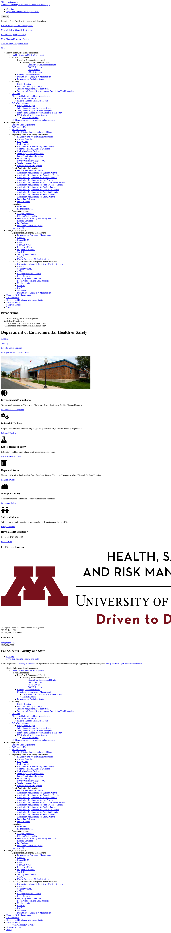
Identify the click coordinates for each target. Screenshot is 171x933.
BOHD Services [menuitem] (35, 67)
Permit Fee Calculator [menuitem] (26, 199)
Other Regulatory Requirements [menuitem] (30, 153)
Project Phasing (23, 778)
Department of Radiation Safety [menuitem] (30, 79)
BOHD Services (35, 682)
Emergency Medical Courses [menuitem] (29, 273)
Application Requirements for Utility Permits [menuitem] (36, 197)
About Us (5, 339)
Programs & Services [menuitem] (26, 249)
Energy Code (22, 761)
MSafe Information (30, 737)
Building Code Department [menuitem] (28, 74)
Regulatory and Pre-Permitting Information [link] (30, 134)
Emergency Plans (24, 867)
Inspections (22, 826)
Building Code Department (28, 689)
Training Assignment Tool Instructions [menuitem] (33, 89)
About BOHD (34, 685)
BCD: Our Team (19, 749)
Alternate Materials (25, 759)
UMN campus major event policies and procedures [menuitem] (33, 120)
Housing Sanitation (25, 841)
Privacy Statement (112, 664)
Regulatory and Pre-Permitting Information (35, 757)
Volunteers (21, 910)
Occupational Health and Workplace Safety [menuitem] (24, 300)
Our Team (16, 713)
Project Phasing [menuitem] (23, 158)
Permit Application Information (30, 776)
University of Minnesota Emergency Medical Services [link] (34, 261)
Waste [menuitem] (8, 307)
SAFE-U (21, 872)
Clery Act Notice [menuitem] (24, 245)
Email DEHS (6, 541)
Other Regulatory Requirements (30, 773)
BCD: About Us (19, 747)
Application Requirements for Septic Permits (36, 814)
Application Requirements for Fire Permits (35, 800)
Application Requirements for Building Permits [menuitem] (37, 173)
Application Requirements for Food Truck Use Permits (40, 805)
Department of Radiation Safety (30, 699)
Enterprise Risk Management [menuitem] (18, 295)
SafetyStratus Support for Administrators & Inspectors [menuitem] (39, 113)
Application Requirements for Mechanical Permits (38, 809)
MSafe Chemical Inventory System (32, 735)
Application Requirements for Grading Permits (36, 807)
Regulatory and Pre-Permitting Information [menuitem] (35, 137)
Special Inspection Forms (27, 783)
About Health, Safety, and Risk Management (31, 716)
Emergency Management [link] (17, 230)
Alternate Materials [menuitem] (25, 139)
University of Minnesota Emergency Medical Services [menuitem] (40, 264)
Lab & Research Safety (11, 456)
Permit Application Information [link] (25, 168)
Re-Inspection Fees (25, 829)
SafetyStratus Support (21, 723)
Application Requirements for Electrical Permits (37, 797)
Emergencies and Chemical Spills (15, 352)
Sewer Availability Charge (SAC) (31, 781)
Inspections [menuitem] (22, 206)
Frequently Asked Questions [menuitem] (29, 278)
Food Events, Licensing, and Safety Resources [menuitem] (36, 218)
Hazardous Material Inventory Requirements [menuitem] (36, 146)
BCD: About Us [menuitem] (19, 127)
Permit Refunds (23, 821)
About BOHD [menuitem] (34, 69)
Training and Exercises (26, 874)
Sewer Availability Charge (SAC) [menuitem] (31, 161)
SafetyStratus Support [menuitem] (21, 103)
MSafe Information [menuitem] (30, 117)
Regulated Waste (8, 480)
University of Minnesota (26, 664)
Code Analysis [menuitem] (23, 144)
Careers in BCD (18, 848)
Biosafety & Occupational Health (42, 680)
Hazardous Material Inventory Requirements (36, 766)
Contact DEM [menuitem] (23, 240)
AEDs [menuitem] (19, 242)
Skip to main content (9, 2)
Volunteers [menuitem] (21, 290)
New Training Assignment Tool (14, 44)
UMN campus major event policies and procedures (33, 740)
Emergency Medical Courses (29, 893)
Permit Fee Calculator (26, 819)
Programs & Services (26, 869)
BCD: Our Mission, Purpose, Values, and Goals (32, 752)
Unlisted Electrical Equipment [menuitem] (29, 165)
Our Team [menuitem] (16, 93)
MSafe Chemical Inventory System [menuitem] (32, 115)
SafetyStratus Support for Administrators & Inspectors (39, 733)
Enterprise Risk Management (18, 915)
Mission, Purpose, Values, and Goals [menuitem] (32, 101)
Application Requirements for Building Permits (37, 793)
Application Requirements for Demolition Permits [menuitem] (38, 175)
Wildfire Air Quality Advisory (13, 34)
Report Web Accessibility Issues (130, 664)
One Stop (10, 9)
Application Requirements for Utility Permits (36, 817)
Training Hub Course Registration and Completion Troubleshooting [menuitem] (45, 91)
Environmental (12, 917)
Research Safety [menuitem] (13, 302)
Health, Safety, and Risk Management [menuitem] (28, 55)
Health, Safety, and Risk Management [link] (22, 53)
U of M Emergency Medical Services (32, 879)
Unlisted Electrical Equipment (29, 785)
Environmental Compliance (12, 409)
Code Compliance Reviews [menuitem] (28, 151)
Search (5, 16)
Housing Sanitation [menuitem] (25, 221)
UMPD (20, 877)
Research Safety (13, 922)
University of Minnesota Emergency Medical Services (40, 884)
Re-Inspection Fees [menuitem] (25, 209)
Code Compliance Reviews (28, 771)
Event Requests (23, 896)
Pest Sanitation (23, 843)
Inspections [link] (16, 204)
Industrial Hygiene (9, 433)
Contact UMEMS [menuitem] (24, 269)
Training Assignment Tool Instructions (33, 709)
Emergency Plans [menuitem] (24, 247)
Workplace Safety (8, 503)
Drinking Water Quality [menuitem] (27, 216)
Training (4, 343)
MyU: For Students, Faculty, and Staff (22, 11)
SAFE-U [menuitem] (21, 252)
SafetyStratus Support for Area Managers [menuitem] (34, 110)
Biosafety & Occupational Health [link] (31, 60)
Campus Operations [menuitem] (25, 213)
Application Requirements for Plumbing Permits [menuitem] (37, 192)
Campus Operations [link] (20, 211)
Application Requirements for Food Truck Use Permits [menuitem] (40, 185)
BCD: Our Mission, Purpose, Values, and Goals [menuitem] (32, 132)
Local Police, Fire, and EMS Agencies (33, 901)
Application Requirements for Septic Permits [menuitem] (36, 194)
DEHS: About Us (29, 697)
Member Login (23, 903)
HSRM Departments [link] (20, 57)
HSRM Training (24, 704)
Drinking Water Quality (27, 836)
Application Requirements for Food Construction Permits (41, 802)
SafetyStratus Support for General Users (34, 728)
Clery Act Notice (24, 865)
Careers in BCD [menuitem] (18, 228)
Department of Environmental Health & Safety (42, 694)
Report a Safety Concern (11, 348)
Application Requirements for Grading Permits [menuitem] (36, 187)
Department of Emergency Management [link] (29, 233)
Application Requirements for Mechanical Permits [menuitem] (38, 189)
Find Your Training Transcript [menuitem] (29, 86)
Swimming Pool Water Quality (30, 845)
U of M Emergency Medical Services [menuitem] (32, 259)
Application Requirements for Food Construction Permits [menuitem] (41, 182)
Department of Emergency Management (34, 692)
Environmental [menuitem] (12, 297)
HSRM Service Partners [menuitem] (27, 98)
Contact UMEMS (24, 889)
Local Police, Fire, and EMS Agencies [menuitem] (33, 281)
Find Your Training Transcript (29, 706)
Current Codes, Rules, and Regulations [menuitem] (33, 149)
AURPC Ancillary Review (23, 925)
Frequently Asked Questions (29, 898)
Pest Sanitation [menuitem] (23, 223)
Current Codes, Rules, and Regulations (33, 769)
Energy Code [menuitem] (22, 141)
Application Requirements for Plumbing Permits (37, 812)
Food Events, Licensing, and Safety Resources (36, 838)
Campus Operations (25, 833)
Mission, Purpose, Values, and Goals (32, 721)
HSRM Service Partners (27, 718)
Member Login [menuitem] (23, 283)
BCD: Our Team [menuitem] (19, 129)
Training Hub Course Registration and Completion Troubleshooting (45, 711)
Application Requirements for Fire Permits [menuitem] (35, 180)
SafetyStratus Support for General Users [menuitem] (34, 108)
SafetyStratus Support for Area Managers (34, 730)
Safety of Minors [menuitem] (13, 305)
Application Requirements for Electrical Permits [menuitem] (37, 177)
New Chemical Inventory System (15, 39)
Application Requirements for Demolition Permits (38, 795)
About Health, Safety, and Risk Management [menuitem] (31, 96)
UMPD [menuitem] (20, 257)
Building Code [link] (12, 122)
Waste (8, 929)
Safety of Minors (8, 526)
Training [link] (15, 81)
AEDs (19, 862)
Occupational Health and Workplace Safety (24, 920)
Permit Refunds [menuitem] (23, 201)
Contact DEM (23, 860)
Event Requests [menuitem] (23, 276)
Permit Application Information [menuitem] (30, 156)
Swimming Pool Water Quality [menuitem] (30, 225)
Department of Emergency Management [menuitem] (34, 77)
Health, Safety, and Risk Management (17, 25)
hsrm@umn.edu (8, 643)
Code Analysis (23, 764)
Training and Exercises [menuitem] (26, 254)
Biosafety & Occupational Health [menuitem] (42, 65)
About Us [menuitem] (21, 237)
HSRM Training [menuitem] (24, 84)
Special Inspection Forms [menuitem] (27, 163)
